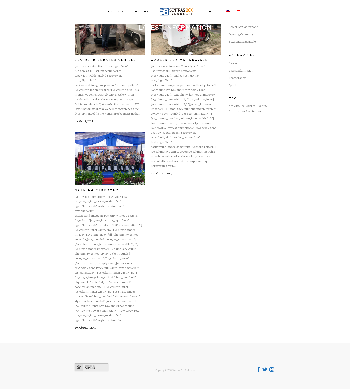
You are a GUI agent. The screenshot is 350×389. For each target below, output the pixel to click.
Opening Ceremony (97, 190)
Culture (251, 106)
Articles (239, 106)
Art (231, 106)
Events (261, 106)
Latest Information (241, 70)
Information (237, 111)
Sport (232, 85)
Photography (237, 78)
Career (233, 63)
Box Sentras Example (242, 41)
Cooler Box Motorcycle (179, 60)
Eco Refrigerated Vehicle (105, 60)
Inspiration (253, 111)
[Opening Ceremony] (110, 158)
